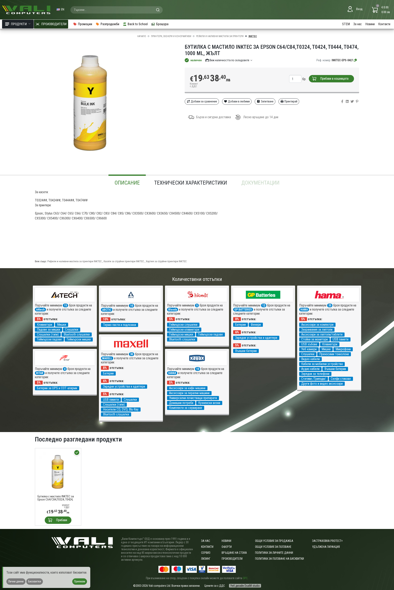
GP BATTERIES (243, 309)
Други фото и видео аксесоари (322, 384)
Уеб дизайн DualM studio (245, 585)
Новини (370, 24)
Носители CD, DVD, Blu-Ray (121, 409)
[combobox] (116, 10)
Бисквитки (34, 581)
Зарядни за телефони (315, 374)
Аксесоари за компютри (317, 325)
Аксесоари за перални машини (189, 393)
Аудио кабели (310, 369)
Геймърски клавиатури (184, 329)
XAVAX (172, 373)
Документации (260, 183)
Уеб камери (309, 349)
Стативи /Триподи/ (313, 379)
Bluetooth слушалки (77, 334)
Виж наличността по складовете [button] (229, 60)
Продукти (19, 24)
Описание (127, 183)
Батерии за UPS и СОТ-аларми (57, 388)
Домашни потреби (181, 403)
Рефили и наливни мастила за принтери (220, 36)
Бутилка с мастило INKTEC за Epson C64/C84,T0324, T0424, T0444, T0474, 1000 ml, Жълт (56, 498)
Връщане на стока (234, 552)
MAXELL (107, 358)
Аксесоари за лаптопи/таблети (321, 334)
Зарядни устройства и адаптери (256, 338)
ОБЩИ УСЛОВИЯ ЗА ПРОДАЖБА (274, 540)
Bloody (172, 309)
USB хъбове (309, 344)
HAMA (304, 309)
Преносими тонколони (334, 354)
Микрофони (343, 349)
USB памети (340, 339)
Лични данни (16, 581)
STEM (346, 24)
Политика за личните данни (274, 552)
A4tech (40, 309)
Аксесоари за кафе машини (187, 388)
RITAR (39, 373)
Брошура (162, 24)
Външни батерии (246, 351)
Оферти (227, 546)
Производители (232, 558)
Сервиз (205, 552)
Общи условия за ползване (273, 546)
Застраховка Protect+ (327, 540)
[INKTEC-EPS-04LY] (355, 60)
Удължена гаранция (326, 546)
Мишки (61, 325)
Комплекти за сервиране (185, 408)
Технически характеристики (190, 183)
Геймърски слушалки (183, 325)
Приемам (79, 581)
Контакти (384, 24)
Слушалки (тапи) (48, 334)
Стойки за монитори (314, 339)
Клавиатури (44, 325)
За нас (357, 24)
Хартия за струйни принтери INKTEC (166, 261)
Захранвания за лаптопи (316, 329)
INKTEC (253, 36)
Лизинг (205, 558)
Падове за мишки (48, 329)
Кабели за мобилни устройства (322, 364)
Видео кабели (310, 359)
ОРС (245, 578)
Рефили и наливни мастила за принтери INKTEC (74, 261)
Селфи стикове (341, 379)
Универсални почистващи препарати (193, 398)
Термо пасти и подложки (119, 325)
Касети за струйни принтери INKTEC (124, 261)
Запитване (267, 101)
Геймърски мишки (79, 339)
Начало (141, 36)
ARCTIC (106, 309)
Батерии (240, 325)
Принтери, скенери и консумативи (171, 36)
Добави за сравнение (203, 101)
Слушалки (71, 329)
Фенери (256, 325)
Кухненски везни (209, 403)
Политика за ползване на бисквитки (279, 558)
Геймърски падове (49, 339)
